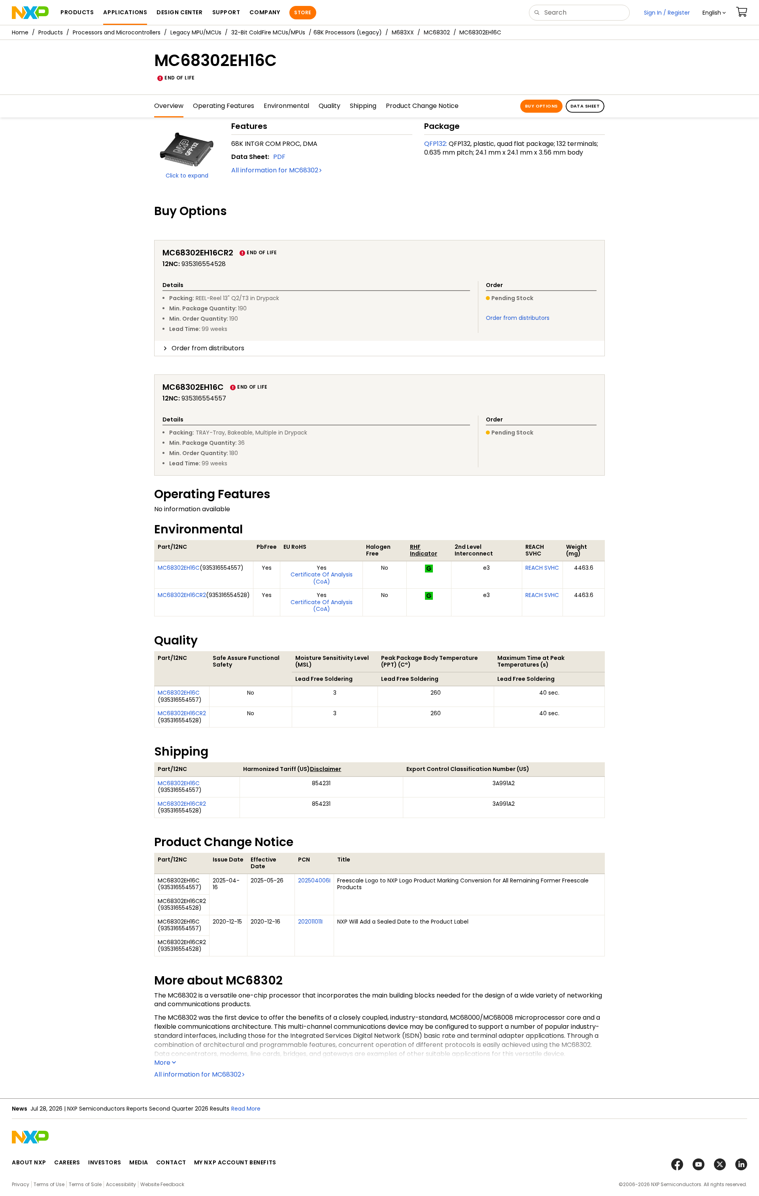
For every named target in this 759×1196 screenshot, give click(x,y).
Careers (67, 1162)
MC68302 (437, 32)
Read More (246, 1109)
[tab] (379, 348)
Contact (171, 1162)
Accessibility (121, 1184)
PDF (279, 156)
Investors (104, 1162)
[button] (714, 13)
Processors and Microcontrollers (116, 32)
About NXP (29, 1162)
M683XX (403, 32)
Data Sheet (585, 106)
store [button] (302, 12)
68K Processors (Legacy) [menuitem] (347, 32)
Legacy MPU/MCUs (195, 32)
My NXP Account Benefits (235, 1162)
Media (138, 1162)
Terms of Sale (85, 1184)
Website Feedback (162, 1184)
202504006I (314, 880)
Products (50, 32)
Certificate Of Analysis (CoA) (322, 578)
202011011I (310, 922)
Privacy (20, 1184)
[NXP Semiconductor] (30, 12)
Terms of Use (49, 1184)
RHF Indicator (423, 550)
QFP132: (435, 143)
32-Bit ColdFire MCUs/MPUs (268, 32)
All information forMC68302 (274, 170)
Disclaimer (325, 769)
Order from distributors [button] (208, 348)
